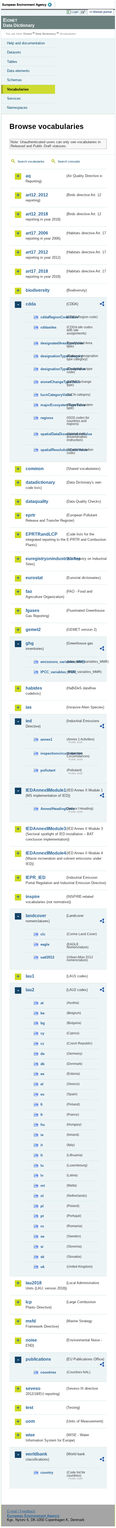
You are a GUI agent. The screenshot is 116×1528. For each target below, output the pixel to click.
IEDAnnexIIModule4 (45, 853)
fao (29, 591)
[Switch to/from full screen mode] (84, 12)
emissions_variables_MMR (53, 662)
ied (29, 721)
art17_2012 (37, 252)
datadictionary (40, 482)
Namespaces (17, 108)
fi (41, 1104)
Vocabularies (18, 89)
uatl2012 (47, 957)
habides (34, 688)
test (29, 1407)
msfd (31, 1321)
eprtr (30, 515)
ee (42, 1074)
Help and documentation (26, 43)
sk (42, 1257)
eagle (44, 944)
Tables (12, 62)
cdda (31, 304)
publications (38, 1359)
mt (42, 1186)
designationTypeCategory (53, 356)
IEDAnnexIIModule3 (45, 828)
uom (30, 1421)
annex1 (46, 739)
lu (42, 1165)
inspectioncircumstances (53, 753)
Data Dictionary (46, 33)
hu (42, 1125)
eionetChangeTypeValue (53, 382)
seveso (33, 1388)
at (41, 1003)
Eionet (27, 33)
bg (42, 1023)
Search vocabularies (31, 161)
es (42, 1094)
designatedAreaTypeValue (53, 343)
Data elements (18, 71)
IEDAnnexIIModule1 (45, 790)
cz (42, 1044)
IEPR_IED (36, 877)
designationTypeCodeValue (53, 369)
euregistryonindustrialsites (45, 558)
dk (42, 1064)
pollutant (47, 770)
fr (41, 1115)
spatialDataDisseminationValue (53, 434)
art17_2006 (37, 233)
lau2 (30, 990)
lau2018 (34, 1283)
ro (42, 1226)
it (41, 1145)
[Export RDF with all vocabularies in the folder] (102, 304)
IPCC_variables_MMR (53, 672)
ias (29, 707)
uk (42, 1267)
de (42, 1054)
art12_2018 (37, 214)
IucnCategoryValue (53, 395)
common (35, 468)
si (41, 1247)
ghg (30, 643)
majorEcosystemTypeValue (53, 405)
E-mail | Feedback (21, 1511)
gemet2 (33, 629)
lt (41, 1155)
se (42, 1236)
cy (42, 1033)
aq (28, 176)
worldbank (36, 1454)
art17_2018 (37, 271)
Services (14, 98)
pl (42, 1206)
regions (46, 418)
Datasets (14, 52)
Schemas (14, 80)
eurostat (34, 577)
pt (42, 1216)
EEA (28, 4)
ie (41, 1135)
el (41, 1084)
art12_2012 (37, 195)
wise (30, 1435)
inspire (33, 896)
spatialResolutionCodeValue (53, 450)
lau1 (30, 976)
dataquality (37, 501)
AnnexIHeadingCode (53, 809)
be (42, 1013)
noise (31, 1340)
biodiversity (38, 290)
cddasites (48, 327)
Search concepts (69, 161)
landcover (36, 915)
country (46, 1473)
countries (48, 1372)
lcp (29, 1302)
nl (42, 1196)
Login (75, 11)
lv (41, 1175)
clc (42, 934)
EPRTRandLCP (41, 534)
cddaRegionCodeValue (53, 317)
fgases (32, 610)
